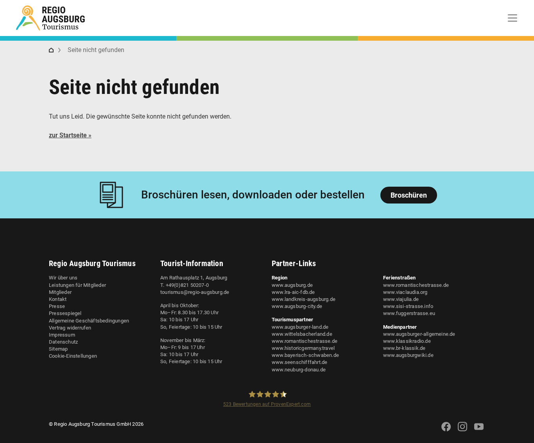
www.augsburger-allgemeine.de (419, 334)
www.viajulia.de (401, 299)
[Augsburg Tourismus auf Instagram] (462, 431)
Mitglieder (60, 292)
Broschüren (409, 195)
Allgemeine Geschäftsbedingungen (89, 321)
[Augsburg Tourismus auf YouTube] (479, 431)
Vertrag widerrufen (70, 328)
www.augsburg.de (292, 285)
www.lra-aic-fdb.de (293, 292)
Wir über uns (63, 278)
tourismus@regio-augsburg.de (194, 292)
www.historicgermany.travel (303, 348)
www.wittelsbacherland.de (302, 334)
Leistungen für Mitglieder (77, 285)
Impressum (62, 335)
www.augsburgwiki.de (408, 355)
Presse (57, 306)
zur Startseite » (70, 135)
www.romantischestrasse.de (304, 341)
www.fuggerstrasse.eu (409, 313)
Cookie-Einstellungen (73, 356)
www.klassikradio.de (407, 341)
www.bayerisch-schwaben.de (305, 355)
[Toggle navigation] (512, 18)
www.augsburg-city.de (297, 306)
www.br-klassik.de (404, 348)
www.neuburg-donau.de (299, 370)
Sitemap (58, 349)
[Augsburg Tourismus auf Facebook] (446, 431)
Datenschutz (63, 342)
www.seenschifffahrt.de (299, 362)
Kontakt (57, 299)
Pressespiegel (65, 313)
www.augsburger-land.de (300, 327)
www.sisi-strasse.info (408, 306)
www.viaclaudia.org (405, 292)
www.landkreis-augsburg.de (303, 299)
